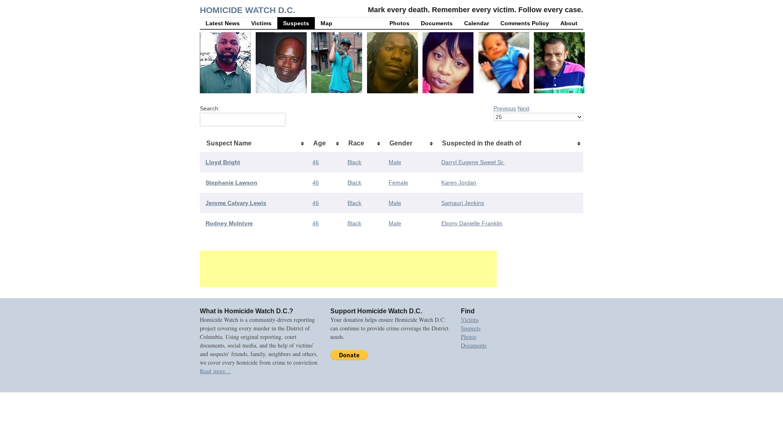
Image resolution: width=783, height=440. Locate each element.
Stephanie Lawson (231, 182)
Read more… (215, 371)
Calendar (476, 23)
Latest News (223, 23)
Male (395, 162)
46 (315, 162)
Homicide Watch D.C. (247, 10)
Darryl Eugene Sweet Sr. (472, 162)
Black (354, 162)
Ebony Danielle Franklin (471, 223)
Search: (210, 108)
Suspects (296, 23)
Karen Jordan (458, 182)
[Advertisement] (348, 269)
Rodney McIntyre (229, 223)
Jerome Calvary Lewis (236, 203)
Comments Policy (524, 23)
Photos (399, 23)
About (568, 23)
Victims (261, 23)
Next (523, 108)
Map (326, 23)
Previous (504, 108)
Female (398, 182)
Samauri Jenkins (462, 203)
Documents (437, 23)
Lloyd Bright (223, 162)
